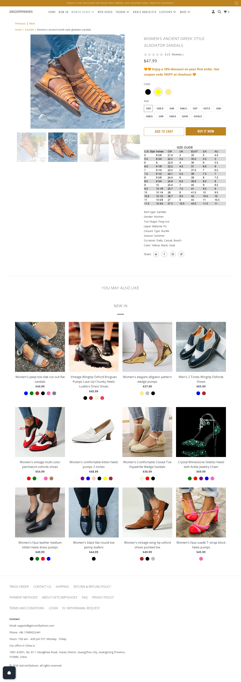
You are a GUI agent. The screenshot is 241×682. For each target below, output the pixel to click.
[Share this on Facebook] (164, 254)
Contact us (42, 587)
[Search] (219, 11)
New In (64, 12)
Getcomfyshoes (21, 12)
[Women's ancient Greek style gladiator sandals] (77, 81)
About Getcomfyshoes (59, 597)
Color (147, 84)
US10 (185, 116)
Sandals (29, 29)
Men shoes (105, 12)
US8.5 (149, 116)
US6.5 (183, 108)
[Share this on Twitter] (155, 254)
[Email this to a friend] (181, 254)
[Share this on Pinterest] (172, 254)
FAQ (85, 597)
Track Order (19, 587)
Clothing (166, 12)
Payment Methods (23, 597)
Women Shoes (81, 12)
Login (53, 608)
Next (32, 23)
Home (52, 12)
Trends (120, 12)
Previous (20, 23)
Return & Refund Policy (92, 587)
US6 (171, 108)
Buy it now (206, 131)
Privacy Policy (103, 597)
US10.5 (198, 116)
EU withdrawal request (81, 608)
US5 (148, 108)
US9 (161, 116)
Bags (183, 12)
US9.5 (172, 116)
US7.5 (206, 108)
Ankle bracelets (144, 12)
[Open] (9, 672)
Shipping (62, 587)
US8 (218, 108)
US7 (195, 108)
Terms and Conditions (26, 608)
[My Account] (213, 11)
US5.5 (160, 108)
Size (146, 101)
